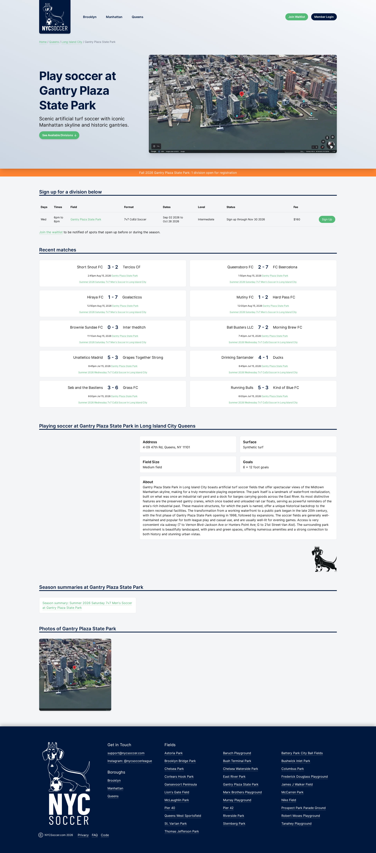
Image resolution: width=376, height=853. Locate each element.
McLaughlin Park (176, 800)
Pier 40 (169, 808)
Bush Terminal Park (237, 761)
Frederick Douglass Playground (304, 776)
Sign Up (327, 219)
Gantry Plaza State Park (85, 219)
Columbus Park (292, 769)
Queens (137, 17)
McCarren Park (292, 792)
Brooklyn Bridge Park (180, 761)
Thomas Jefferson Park (181, 831)
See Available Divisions (57, 135)
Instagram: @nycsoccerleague (130, 761)
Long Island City (71, 41)
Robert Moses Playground (300, 816)
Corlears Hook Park (179, 776)
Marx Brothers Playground (242, 792)
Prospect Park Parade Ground (303, 808)
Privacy (83, 835)
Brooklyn (90, 17)
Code (105, 835)
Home (43, 41)
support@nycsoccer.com (126, 753)
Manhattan (114, 17)
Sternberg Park (234, 823)
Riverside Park (233, 816)
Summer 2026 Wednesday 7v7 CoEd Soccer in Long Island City (263, 342)
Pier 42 (228, 808)
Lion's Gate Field (176, 792)
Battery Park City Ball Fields (302, 753)
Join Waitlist (296, 16)
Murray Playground (237, 800)
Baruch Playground (237, 753)
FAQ (95, 835)
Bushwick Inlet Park (295, 761)
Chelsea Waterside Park (240, 769)
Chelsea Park (174, 769)
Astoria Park (173, 753)
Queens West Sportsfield (182, 816)
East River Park (234, 776)
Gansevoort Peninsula (180, 784)
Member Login (324, 16)
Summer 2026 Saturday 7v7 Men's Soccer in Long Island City (112, 281)
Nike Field (288, 800)
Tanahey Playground (296, 823)
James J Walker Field (297, 784)
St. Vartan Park (175, 823)
